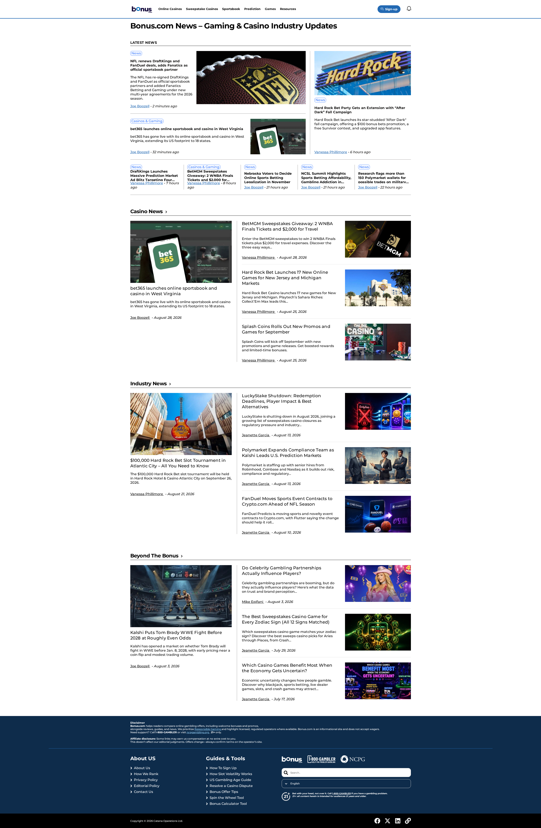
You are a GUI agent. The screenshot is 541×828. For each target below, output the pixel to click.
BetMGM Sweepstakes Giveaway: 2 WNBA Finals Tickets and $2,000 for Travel (210, 175)
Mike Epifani (253, 602)
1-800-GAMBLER (341, 793)
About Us (142, 768)
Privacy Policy (146, 780)
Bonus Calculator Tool (228, 804)
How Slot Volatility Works (231, 774)
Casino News (146, 211)
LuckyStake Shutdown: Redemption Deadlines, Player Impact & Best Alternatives (281, 401)
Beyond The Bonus (154, 556)
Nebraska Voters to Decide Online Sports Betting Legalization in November (268, 177)
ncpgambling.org (198, 732)
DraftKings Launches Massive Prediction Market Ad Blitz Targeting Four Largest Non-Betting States (154, 175)
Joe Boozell (139, 106)
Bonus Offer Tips (224, 792)
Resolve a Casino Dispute (231, 786)
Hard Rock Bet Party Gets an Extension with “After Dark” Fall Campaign (359, 110)
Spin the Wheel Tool (227, 798)
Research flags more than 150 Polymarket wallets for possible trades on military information (382, 177)
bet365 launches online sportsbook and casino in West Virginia (186, 129)
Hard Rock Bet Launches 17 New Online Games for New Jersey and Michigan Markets (285, 278)
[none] (346, 783)
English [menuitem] (295, 783)
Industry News (148, 383)
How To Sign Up (223, 768)
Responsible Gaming (208, 729)
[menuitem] (346, 783)
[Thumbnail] (181, 252)
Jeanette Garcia (256, 435)
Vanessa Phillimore (330, 152)
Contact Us (143, 792)
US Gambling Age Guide (230, 780)
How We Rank (146, 774)
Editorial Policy (146, 786)
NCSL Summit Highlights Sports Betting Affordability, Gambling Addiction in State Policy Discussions (326, 177)
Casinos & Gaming (146, 121)
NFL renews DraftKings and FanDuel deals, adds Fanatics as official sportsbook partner (159, 65)
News (136, 53)
